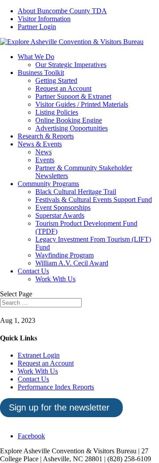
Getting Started (56, 80)
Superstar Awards (59, 215)
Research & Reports (46, 136)
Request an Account (63, 88)
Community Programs (48, 183)
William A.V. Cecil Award (71, 263)
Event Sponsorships (63, 207)
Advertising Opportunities (71, 128)
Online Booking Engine (68, 120)
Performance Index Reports (56, 387)
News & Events (40, 144)
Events (44, 160)
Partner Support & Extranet (73, 96)
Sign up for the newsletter (59, 407)
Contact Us (33, 271)
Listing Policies (56, 112)
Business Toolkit (41, 72)
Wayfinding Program (64, 255)
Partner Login (37, 26)
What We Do (36, 56)
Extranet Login (39, 355)
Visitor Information (44, 18)
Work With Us (55, 279)
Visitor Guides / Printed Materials (81, 104)
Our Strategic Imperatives (70, 64)
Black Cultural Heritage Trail (75, 191)
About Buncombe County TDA (62, 11)
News (43, 152)
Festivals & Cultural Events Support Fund (93, 199)
